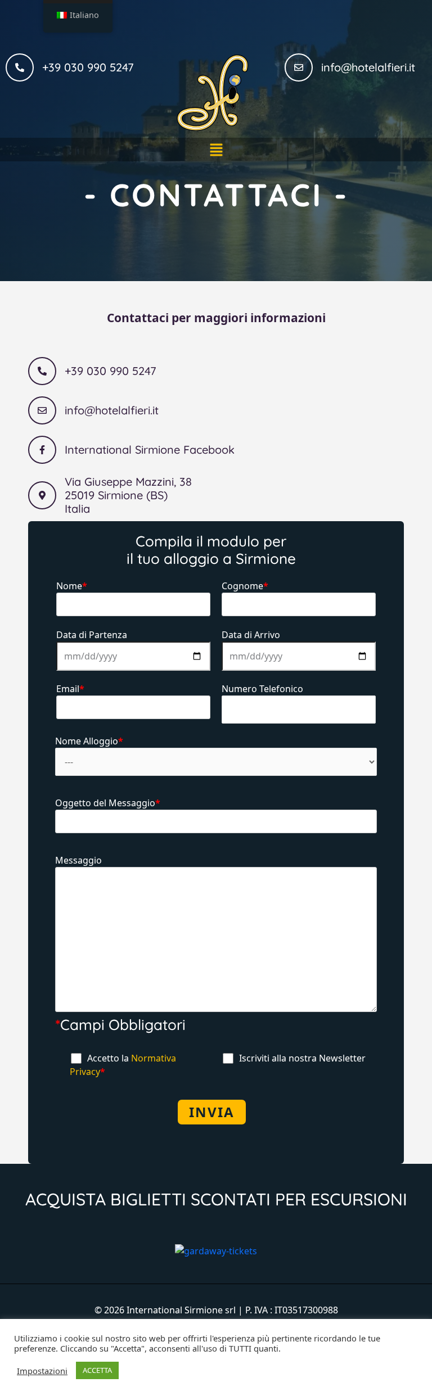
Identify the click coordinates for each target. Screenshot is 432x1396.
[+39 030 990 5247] (20, 67)
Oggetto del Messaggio (107, 803)
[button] (216, 149)
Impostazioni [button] (42, 1371)
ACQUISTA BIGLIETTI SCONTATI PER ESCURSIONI (216, 1199)
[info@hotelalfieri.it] (299, 67)
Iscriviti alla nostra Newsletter (301, 1058)
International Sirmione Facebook (150, 449)
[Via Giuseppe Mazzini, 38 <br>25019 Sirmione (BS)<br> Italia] (42, 495)
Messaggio (78, 860)
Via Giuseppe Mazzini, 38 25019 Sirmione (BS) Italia (128, 495)
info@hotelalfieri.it (368, 67)
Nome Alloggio (89, 741)
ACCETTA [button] (97, 1370)
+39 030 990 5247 (88, 67)
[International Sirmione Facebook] (42, 450)
